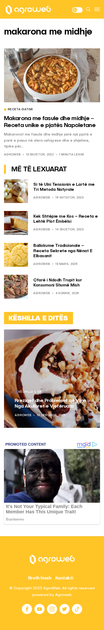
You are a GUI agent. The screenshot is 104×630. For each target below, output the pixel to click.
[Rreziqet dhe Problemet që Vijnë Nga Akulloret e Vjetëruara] (52, 378)
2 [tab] (89, 337)
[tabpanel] (52, 378)
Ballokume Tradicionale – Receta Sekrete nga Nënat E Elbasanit (62, 251)
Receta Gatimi (20, 109)
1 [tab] (86, 337)
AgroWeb (12, 154)
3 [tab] (92, 337)
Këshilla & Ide (30, 392)
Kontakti (64, 578)
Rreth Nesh (39, 578)
